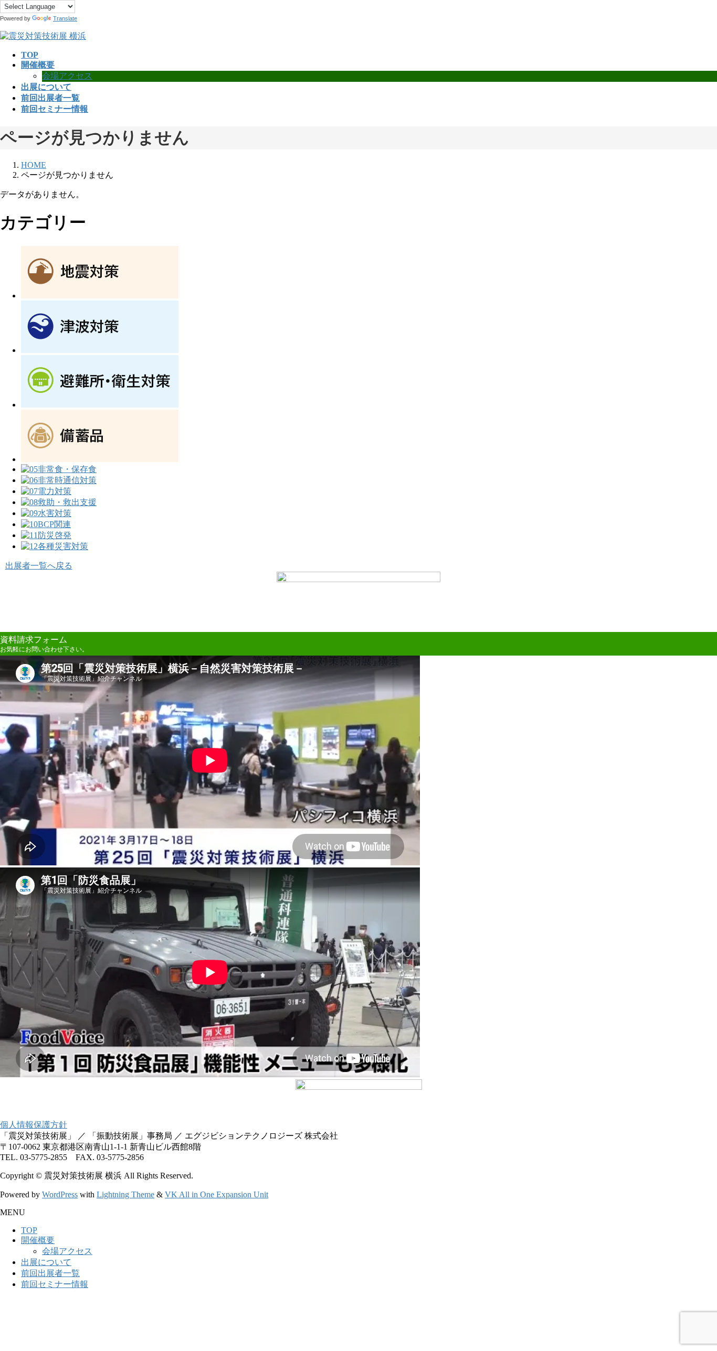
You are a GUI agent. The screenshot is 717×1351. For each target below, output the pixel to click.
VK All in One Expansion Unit (216, 1194)
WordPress (60, 1194)
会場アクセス (67, 75)
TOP (29, 1230)
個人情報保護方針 (33, 1124)
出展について (46, 1262)
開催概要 (38, 1240)
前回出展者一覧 (50, 1273)
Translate (65, 18)
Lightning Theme (125, 1194)
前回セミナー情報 (54, 1284)
